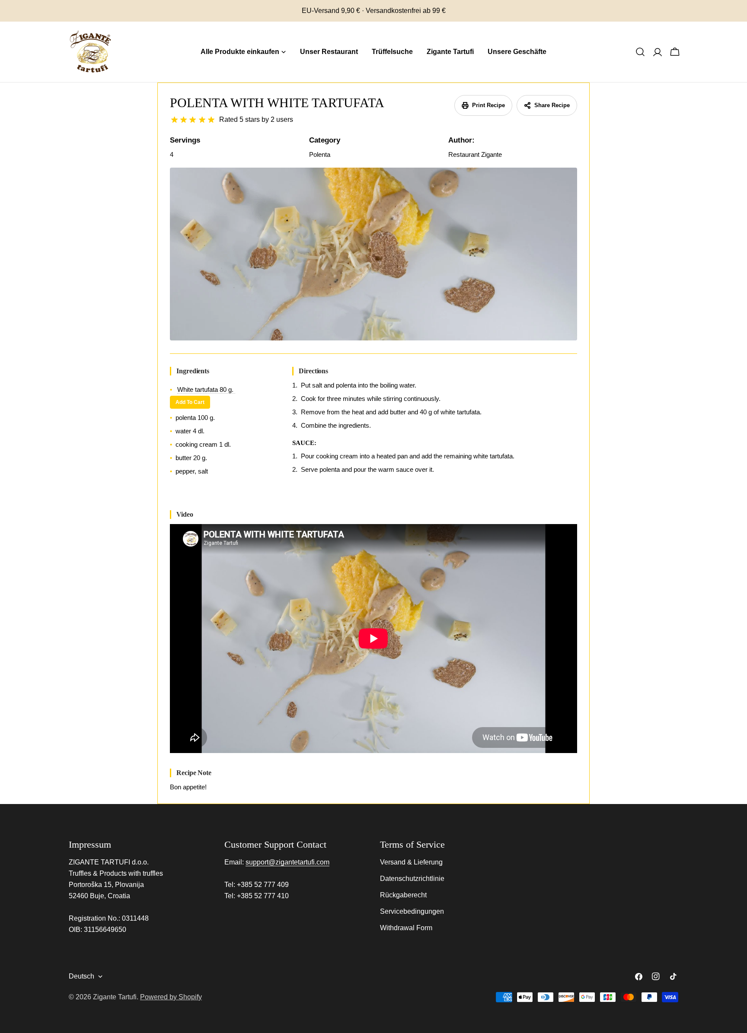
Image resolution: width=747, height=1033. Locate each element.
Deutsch (81, 976)
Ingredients (192, 371)
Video (184, 514)
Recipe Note (193, 772)
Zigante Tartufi (115, 997)
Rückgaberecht (403, 895)
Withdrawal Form (406, 927)
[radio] (174, 120)
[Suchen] (640, 51)
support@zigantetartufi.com (287, 862)
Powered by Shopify (171, 997)
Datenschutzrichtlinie (412, 878)
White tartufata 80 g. (206, 389)
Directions (313, 371)
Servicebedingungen (412, 911)
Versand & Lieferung (411, 862)
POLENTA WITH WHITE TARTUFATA (277, 102)
